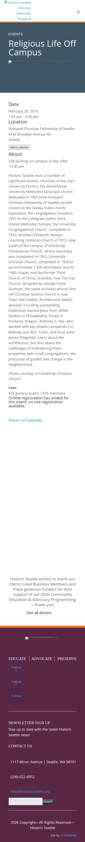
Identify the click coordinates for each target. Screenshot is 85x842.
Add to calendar (19, 147)
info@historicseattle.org (30, 791)
